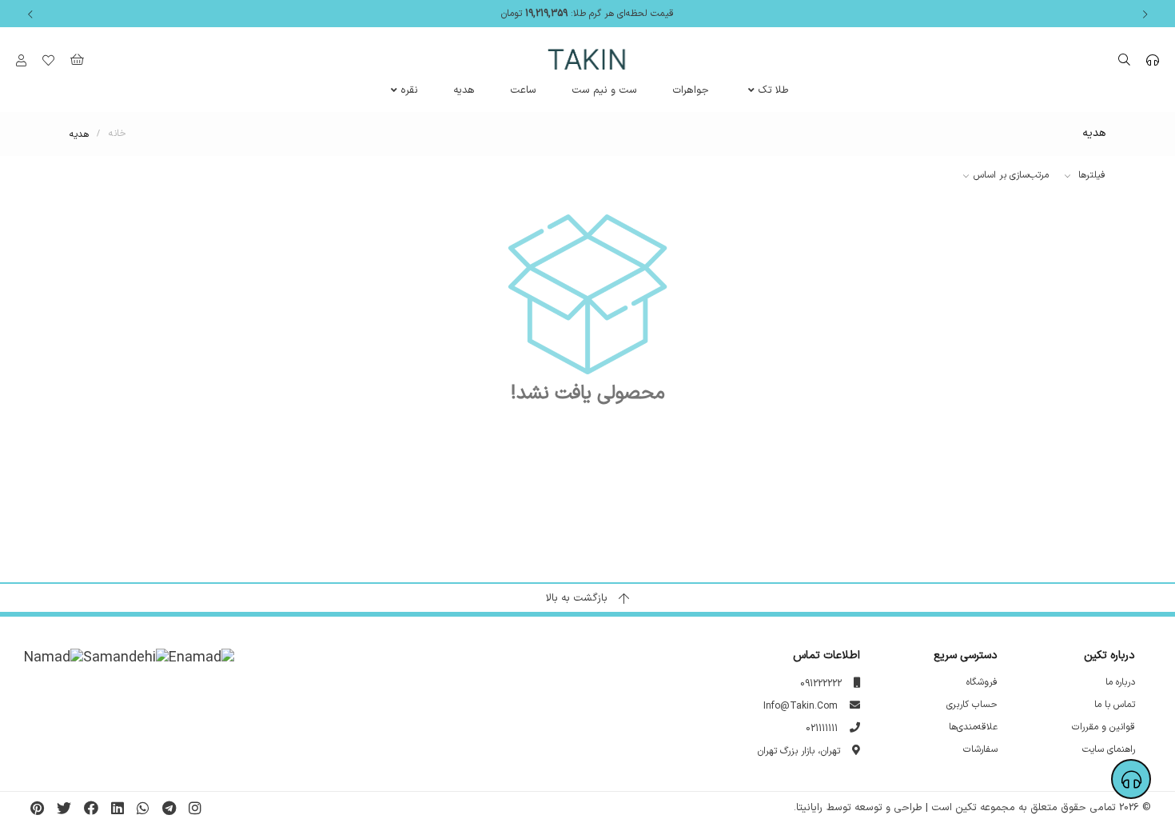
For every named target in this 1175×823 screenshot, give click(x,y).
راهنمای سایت (1108, 750)
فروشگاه (982, 682)
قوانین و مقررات (1103, 727)
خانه (117, 134)
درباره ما (1120, 682)
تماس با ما (1114, 705)
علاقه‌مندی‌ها (973, 727)
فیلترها (1090, 175)
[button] (1145, 14)
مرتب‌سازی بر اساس (1011, 175)
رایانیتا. (808, 808)
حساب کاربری (972, 705)
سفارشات (980, 750)
